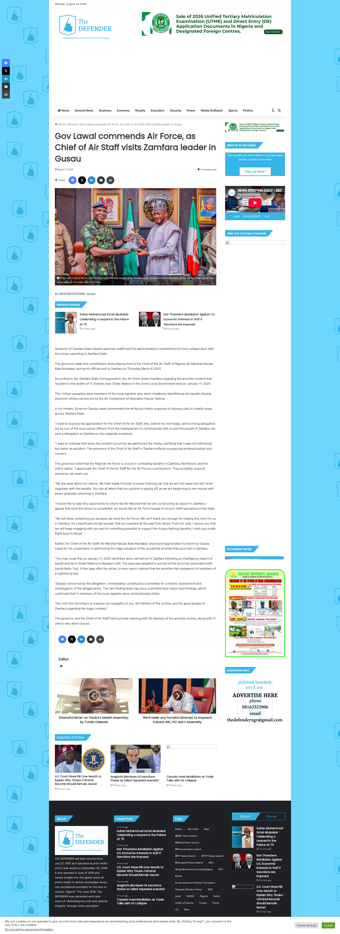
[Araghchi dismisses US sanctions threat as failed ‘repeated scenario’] (135, 759)
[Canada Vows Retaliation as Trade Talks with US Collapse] (191, 759)
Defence (72, 124)
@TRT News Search (212, 855)
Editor (64, 659)
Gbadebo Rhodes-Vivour (188, 889)
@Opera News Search (187, 842)
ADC (211, 862)
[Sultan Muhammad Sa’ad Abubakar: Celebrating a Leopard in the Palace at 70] (66, 322)
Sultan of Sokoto (184, 902)
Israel (178, 896)
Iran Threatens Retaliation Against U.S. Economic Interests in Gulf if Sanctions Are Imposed (189, 319)
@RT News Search (185, 855)
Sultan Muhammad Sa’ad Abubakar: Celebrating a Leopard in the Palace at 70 (104, 319)
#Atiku (178, 829)
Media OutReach (212, 110)
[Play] (230, 216)
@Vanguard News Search (189, 862)
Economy (123, 110)
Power (191, 110)
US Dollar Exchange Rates (246, 559)
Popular (271, 816)
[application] (255, 203)
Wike (186, 909)
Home (65, 110)
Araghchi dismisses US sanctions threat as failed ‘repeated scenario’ (135, 778)
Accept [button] (328, 925)
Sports (232, 110)
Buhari (178, 876)
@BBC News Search (186, 835)
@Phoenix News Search (188, 849)
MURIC (190, 896)
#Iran (207, 829)
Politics (248, 110)
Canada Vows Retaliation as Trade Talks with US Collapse (189, 778)
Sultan (216, 896)
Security (175, 110)
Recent (245, 816)
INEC (210, 889)
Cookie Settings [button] (306, 925)
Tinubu (203, 902)
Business (105, 110)
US (176, 909)
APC (220, 869)
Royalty (140, 110)
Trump (215, 902)
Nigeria (204, 896)
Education (157, 110)
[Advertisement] (170, 75)
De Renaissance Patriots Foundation (195, 882)
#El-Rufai (193, 829)
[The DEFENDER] (85, 27)
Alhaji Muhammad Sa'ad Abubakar (194, 869)
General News (84, 110)
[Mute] (274, 216)
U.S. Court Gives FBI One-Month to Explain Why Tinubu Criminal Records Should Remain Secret (78, 780)
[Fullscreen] (280, 216)
